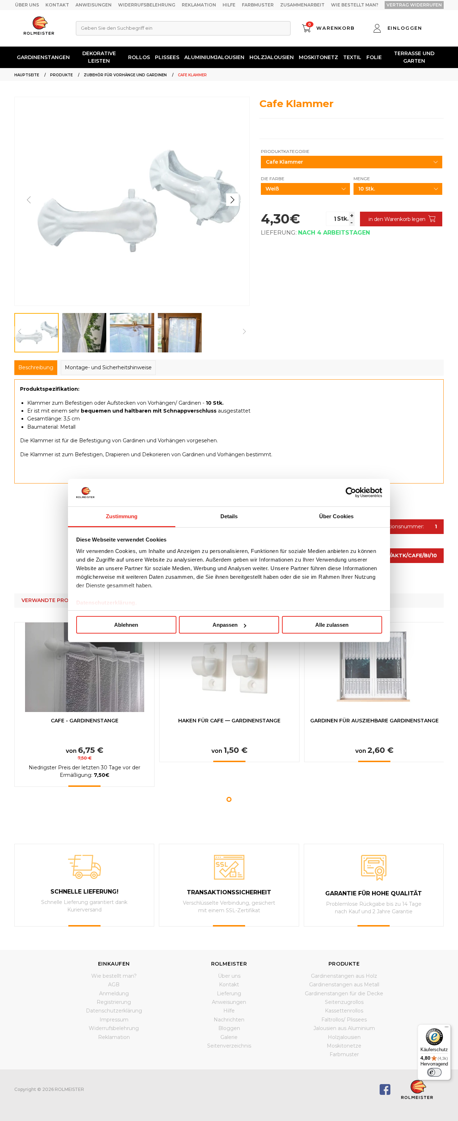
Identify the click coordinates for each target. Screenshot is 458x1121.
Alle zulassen (332, 625)
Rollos (139, 57)
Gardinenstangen (43, 57)
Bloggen (229, 1028)
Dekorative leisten (99, 57)
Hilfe (229, 5)
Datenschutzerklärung (114, 1010)
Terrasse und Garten (414, 57)
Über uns (27, 5)
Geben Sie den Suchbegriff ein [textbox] (116, 28)
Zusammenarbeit (302, 5)
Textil (352, 57)
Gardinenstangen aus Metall (344, 984)
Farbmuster (258, 5)
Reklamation (199, 5)
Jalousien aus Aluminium (344, 1028)
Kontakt (57, 5)
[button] (232, 199)
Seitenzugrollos (344, 1002)
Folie (374, 57)
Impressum (113, 1019)
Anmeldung (114, 993)
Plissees (167, 57)
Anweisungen (93, 5)
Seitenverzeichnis (229, 1046)
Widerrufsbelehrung (146, 5)
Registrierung (114, 1002)
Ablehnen (126, 625)
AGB (114, 984)
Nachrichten (229, 1019)
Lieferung (229, 993)
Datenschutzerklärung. (106, 603)
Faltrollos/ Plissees (344, 1019)
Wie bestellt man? (354, 5)
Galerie (229, 1037)
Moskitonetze (344, 1046)
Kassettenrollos (344, 1010)
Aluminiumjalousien (214, 57)
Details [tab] (229, 516)
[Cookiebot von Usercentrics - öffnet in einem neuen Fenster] (351, 492)
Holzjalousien (271, 57)
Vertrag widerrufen (414, 5)
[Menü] (446, 1028)
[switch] (434, 1072)
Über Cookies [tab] (336, 516)
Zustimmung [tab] (122, 516)
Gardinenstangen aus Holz (344, 976)
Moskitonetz (318, 57)
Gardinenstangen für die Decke (344, 993)
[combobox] (183, 28)
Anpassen (225, 625)
